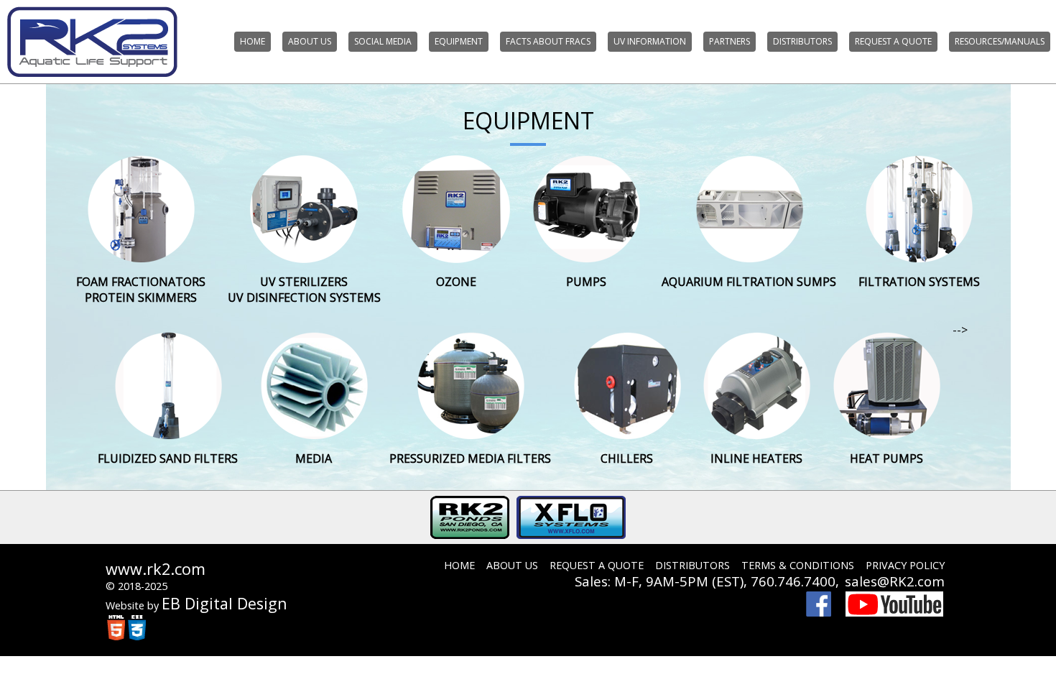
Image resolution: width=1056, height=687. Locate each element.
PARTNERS (729, 41)
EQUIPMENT (459, 41)
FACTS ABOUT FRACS (548, 41)
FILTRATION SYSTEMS (919, 282)
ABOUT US (309, 41)
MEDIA (313, 458)
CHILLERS (627, 458)
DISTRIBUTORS (802, 41)
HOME (252, 41)
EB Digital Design (224, 603)
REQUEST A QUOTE (893, 41)
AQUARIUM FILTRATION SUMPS (749, 282)
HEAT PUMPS (886, 458)
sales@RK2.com (895, 581)
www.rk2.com (155, 568)
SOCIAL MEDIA (383, 41)
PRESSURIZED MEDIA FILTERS (470, 458)
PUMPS (586, 282)
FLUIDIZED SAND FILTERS (168, 458)
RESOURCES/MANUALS (1000, 41)
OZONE (456, 282)
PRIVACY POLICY (905, 565)
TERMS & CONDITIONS (797, 565)
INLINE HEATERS (756, 458)
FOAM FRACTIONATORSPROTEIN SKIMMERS (140, 289)
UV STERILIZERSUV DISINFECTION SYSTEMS (304, 289)
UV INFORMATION (649, 41)
